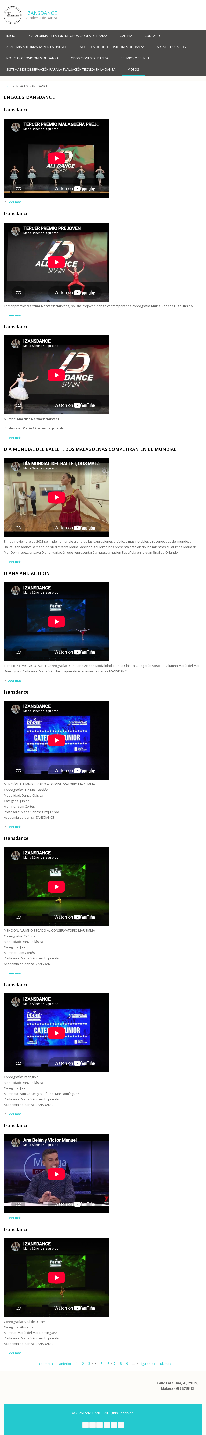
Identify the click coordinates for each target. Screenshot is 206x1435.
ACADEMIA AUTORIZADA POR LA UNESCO (36, 47)
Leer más (15, 202)
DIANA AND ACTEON (27, 573)
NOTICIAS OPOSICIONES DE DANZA (32, 58)
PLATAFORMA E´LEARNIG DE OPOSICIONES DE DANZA (67, 35)
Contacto (153, 35)
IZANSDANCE (41, 13)
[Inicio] (12, 15)
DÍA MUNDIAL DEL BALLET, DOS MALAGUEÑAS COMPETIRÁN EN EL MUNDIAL (90, 449)
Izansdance (16, 110)
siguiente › (148, 1363)
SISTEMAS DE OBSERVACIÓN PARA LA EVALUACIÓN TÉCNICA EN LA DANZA (60, 69)
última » (166, 1363)
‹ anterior (64, 1363)
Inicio (10, 35)
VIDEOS (133, 69)
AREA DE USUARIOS (171, 47)
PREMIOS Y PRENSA (135, 58)
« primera (45, 1363)
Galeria (126, 35)
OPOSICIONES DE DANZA (89, 58)
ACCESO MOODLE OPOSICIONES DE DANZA (112, 47)
